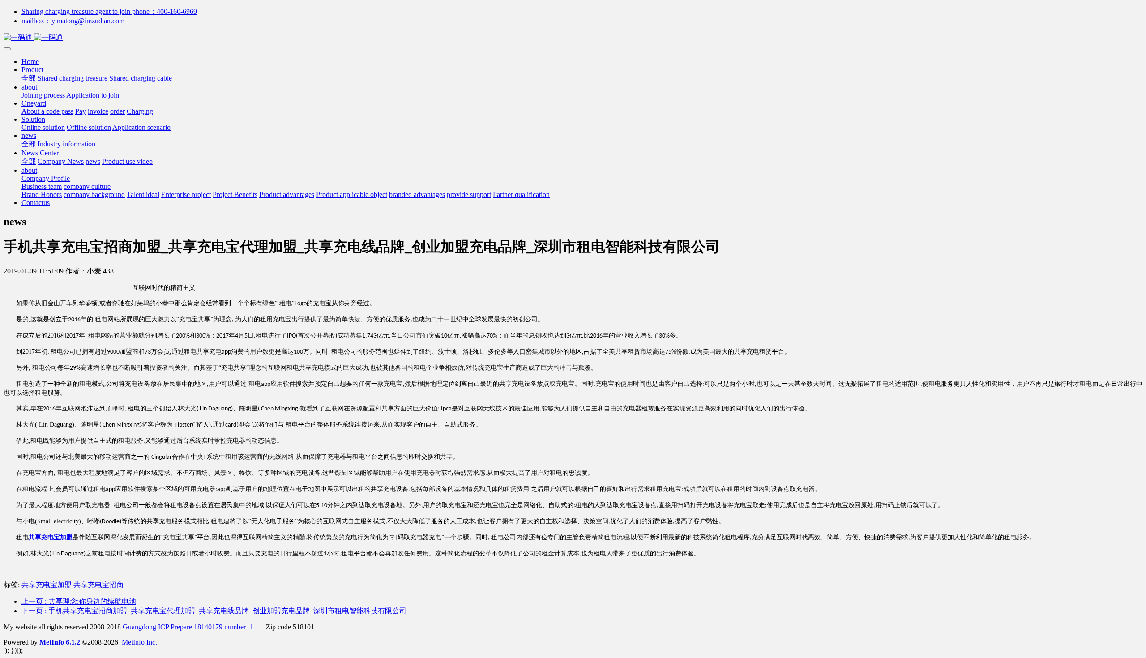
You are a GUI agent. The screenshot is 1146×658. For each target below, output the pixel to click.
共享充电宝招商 (98, 585)
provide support (469, 194)
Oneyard (33, 103)
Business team (41, 186)
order (117, 111)
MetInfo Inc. (139, 642)
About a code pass (47, 111)
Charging (140, 111)
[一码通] (573, 38)
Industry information (66, 144)
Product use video (127, 161)
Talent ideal (143, 194)
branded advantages (417, 194)
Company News (61, 161)
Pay (80, 111)
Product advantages (286, 194)
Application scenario (141, 127)
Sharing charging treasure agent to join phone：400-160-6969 (109, 11)
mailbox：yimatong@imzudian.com (72, 21)
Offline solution (89, 127)
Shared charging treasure (72, 78)
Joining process (43, 95)
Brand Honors (41, 194)
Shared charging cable (140, 78)
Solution (33, 119)
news (28, 135)
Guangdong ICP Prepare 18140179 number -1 (188, 627)
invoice (98, 111)
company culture (87, 186)
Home (30, 61)
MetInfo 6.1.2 (59, 642)
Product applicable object (351, 194)
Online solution (43, 127)
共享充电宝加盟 (46, 585)
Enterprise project (186, 194)
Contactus (35, 202)
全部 (28, 78)
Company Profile (45, 178)
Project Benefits (235, 194)
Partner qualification (521, 194)
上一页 (78, 601)
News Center (40, 153)
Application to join (92, 95)
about (29, 87)
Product (32, 69)
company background (94, 194)
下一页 (213, 611)
